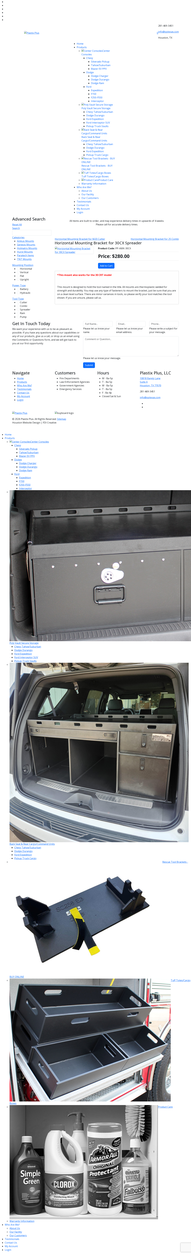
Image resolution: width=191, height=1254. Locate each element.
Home (80, 43)
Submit (89, 365)
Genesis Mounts (27, 244)
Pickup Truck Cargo (97, 155)
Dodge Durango (100, 79)
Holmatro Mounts (29, 248)
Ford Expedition (95, 119)
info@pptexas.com (168, 31)
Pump (24, 317)
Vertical (26, 272)
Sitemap (61, 419)
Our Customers (90, 198)
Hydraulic (27, 292)
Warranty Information (93, 183)
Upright (25, 279)
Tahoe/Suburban (100, 65)
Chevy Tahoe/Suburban (99, 111)
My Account (83, 208)
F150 (93, 94)
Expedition (97, 90)
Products (82, 47)
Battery (26, 289)
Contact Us (83, 205)
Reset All (17, 224)
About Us (86, 190)
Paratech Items (27, 255)
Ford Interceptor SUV (98, 122)
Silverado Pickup (100, 61)
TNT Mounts (26, 259)
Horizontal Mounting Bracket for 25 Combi (155, 239)
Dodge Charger (99, 76)
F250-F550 (96, 97)
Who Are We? (84, 187)
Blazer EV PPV (99, 68)
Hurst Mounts (27, 251)
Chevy (89, 58)
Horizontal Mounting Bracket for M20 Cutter (80, 239)
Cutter (25, 302)
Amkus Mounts (27, 241)
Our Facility (87, 194)
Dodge (90, 72)
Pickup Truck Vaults (97, 126)
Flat (23, 276)
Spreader (27, 309)
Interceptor (97, 101)
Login (80, 212)
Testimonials (84, 201)
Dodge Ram (97, 83)
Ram (23, 313)
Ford (88, 86)
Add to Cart (106, 265)
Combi (24, 306)
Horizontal (27, 268)
